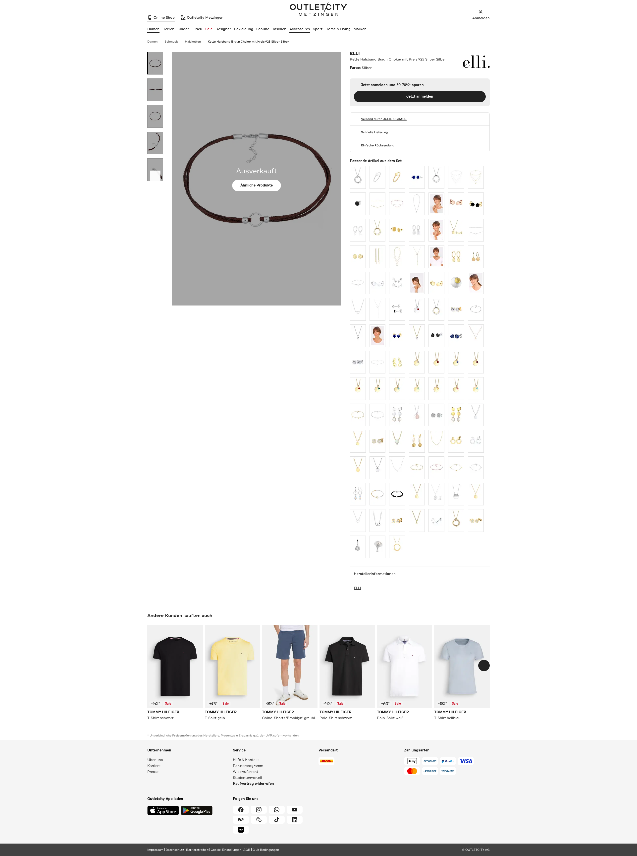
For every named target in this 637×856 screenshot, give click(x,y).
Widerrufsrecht (245, 771)
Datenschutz (175, 850)
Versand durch (384, 119)
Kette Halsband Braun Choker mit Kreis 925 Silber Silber (248, 42)
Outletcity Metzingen (318, 9)
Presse (153, 771)
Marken (360, 29)
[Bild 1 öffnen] (155, 63)
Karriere (153, 765)
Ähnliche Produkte (256, 185)
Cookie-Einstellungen (226, 850)
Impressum (155, 850)
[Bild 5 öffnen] (155, 169)
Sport (317, 29)
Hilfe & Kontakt (246, 759)
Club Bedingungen (266, 850)
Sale (208, 29)
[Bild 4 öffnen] (155, 143)
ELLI (355, 53)
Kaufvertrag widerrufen (253, 783)
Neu (198, 29)
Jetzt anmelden (419, 96)
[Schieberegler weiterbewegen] (155, 176)
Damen (152, 42)
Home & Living (338, 29)
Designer (223, 29)
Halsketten (193, 42)
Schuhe (262, 29)
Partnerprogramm (248, 765)
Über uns (155, 759)
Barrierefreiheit (197, 850)
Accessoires (299, 29)
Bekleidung (243, 29)
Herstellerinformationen (375, 573)
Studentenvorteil (247, 777)
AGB (246, 850)
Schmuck (171, 42)
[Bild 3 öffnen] (155, 116)
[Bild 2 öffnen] (155, 89)
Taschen (279, 29)
